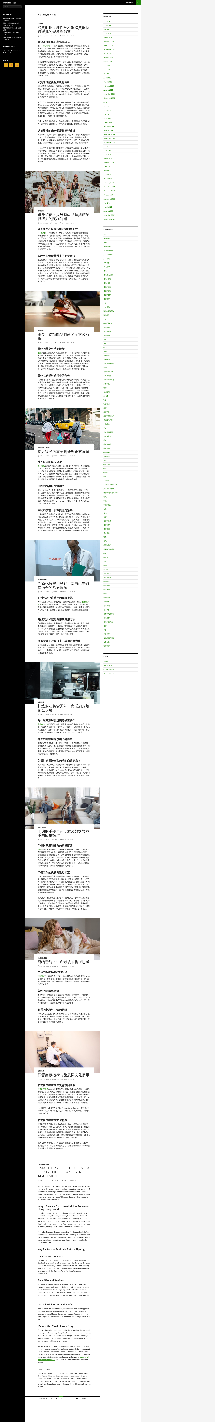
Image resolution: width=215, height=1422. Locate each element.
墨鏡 (39, 353)
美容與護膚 (107, 521)
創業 (105, 303)
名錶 (105, 319)
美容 (105, 517)
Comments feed (108, 669)
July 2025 (106, 66)
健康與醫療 (107, 295)
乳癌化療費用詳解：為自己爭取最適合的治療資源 (63, 585)
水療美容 (106, 456)
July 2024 (106, 106)
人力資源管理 (42, 827)
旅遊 (105, 428)
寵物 (105, 368)
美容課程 (106, 525)
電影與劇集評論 (108, 614)
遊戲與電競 (107, 573)
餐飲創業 (106, 642)
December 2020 (109, 187)
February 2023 (108, 163)
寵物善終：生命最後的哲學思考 (63, 961)
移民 (105, 513)
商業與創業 (41, 702)
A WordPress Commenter (10, 51)
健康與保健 (107, 279)
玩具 (105, 476)
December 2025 (109, 50)
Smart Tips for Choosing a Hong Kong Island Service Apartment (64, 1172)
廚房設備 (106, 384)
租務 (105, 509)
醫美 (105, 593)
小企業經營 (107, 376)
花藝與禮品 (107, 545)
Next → (85, 1398)
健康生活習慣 (108, 275)
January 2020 (108, 211)
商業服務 (106, 327)
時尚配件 (106, 448)
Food (105, 242)
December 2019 (109, 215)
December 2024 (109, 94)
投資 (105, 400)
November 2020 (109, 191)
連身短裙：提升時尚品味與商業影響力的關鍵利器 (63, 216)
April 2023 (107, 154)
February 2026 (108, 41)
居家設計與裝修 (108, 380)
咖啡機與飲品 (108, 323)
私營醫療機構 (43, 1089)
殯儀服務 (106, 452)
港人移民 (41, 466)
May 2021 (106, 171)
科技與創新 (107, 505)
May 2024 (106, 114)
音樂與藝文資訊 (108, 622)
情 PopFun (54, 36)
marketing (107, 246)
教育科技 (106, 412)
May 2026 (106, 29)
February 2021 (108, 183)
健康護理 (106, 299)
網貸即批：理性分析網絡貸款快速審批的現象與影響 (63, 29)
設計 (105, 553)
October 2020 (108, 195)
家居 (105, 351)
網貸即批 (46, 46)
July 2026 (106, 21)
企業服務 (106, 263)
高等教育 (106, 646)
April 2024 (107, 118)
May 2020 (106, 203)
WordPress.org (108, 673)
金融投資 (106, 598)
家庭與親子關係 (108, 363)
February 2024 (108, 126)
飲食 (105, 630)
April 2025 (107, 78)
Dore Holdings (9, 2)
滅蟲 (105, 460)
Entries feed (107, 665)
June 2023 (107, 150)
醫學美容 (106, 581)
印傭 (39, 849)
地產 (105, 339)
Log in (105, 661)
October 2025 (108, 58)
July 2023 (106, 146)
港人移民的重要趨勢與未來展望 (63, 451)
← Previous (42, 1398)
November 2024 (109, 98)
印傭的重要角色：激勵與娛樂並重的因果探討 (63, 833)
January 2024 (108, 130)
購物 (105, 565)
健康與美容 (107, 287)
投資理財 (40, 24)
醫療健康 (106, 585)
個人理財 (106, 267)
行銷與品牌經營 (108, 549)
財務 (105, 561)
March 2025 (107, 82)
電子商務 (106, 610)
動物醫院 (106, 315)
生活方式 (106, 481)
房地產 (105, 396)
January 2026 (108, 46)
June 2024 (107, 110)
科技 (105, 501)
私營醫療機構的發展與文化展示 (63, 1075)
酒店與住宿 (107, 577)
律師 (105, 388)
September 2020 (109, 199)
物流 (105, 468)
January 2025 (108, 90)
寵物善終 (41, 976)
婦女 (105, 343)
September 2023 (109, 142)
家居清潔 (106, 355)
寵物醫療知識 (108, 372)
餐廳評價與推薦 (108, 638)
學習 (105, 347)
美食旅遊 (106, 533)
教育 (105, 408)
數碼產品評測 (108, 420)
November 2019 (109, 219)
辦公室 (105, 569)
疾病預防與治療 (42, 579)
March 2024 (107, 122)
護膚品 (105, 557)
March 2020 (107, 207)
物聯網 (105, 472)
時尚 (105, 440)
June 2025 (107, 70)
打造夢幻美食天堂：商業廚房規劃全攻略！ (63, 708)
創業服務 (106, 307)
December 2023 (109, 134)
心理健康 (106, 392)
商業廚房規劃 (43, 724)
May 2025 (106, 74)
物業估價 (106, 464)
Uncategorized (43, 1164)
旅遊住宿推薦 (108, 432)
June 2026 (107, 25)
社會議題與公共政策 (44, 448)
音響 (105, 626)
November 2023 (109, 138)
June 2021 (107, 167)
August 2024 (107, 102)
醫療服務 (106, 589)
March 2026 (107, 37)
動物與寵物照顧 (42, 958)
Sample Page (130, 2)
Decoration (107, 238)
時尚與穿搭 (41, 211)
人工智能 (106, 259)
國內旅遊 (106, 335)
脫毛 (105, 541)
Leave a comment (67, 36)
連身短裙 (41, 233)
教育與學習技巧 (108, 416)
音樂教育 (106, 618)
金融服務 (106, 602)
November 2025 (109, 54)
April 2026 (107, 33)
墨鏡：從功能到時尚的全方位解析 (63, 336)
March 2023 (107, 158)
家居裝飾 (106, 359)
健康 (105, 271)
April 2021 (107, 175)
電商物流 (106, 606)
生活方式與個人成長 (110, 485)
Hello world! (7, 53)
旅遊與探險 (107, 436)
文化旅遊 (106, 424)
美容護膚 (106, 529)
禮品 (105, 497)
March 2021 (107, 179)
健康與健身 (107, 283)
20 (77, 1398)
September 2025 (109, 62)
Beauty (105, 234)
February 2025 (108, 86)
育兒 (105, 537)
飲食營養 (106, 634)
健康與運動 (107, 291)
